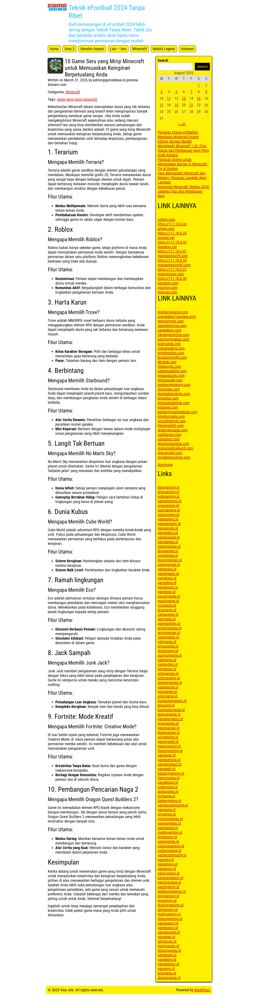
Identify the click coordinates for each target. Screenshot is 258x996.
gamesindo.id (168, 528)
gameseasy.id (168, 923)
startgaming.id (169, 510)
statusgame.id (168, 514)
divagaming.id (168, 492)
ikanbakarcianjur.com (174, 393)
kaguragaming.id (170, 877)
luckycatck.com (169, 343)
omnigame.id (167, 696)
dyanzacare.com (170, 452)
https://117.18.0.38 (172, 260)
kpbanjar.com (168, 407)
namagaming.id (169, 501)
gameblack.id (168, 782)
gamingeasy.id (168, 873)
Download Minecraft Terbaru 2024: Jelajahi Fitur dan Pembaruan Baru (184, 191)
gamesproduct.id (170, 719)
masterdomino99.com (174, 265)
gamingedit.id (168, 741)
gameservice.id (169, 759)
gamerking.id (167, 864)
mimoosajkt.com (170, 380)
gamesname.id (169, 932)
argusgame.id (168, 646)
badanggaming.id (171, 773)
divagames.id (168, 551)
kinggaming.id (168, 896)
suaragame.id (168, 687)
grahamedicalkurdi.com (175, 448)
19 (176, 105)
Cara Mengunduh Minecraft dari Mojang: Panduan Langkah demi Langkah (182, 177)
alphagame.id (168, 791)
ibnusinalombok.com (173, 443)
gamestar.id (166, 591)
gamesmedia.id (169, 823)
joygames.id (167, 814)
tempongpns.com (171, 321)
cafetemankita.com (172, 371)
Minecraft (139, 49)
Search (163, 60)
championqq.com (171, 274)
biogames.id (167, 669)
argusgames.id (169, 632)
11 (169, 98)
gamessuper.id (169, 537)
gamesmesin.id (169, 523)
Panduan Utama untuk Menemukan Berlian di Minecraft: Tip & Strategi (183, 164)
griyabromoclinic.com (174, 457)
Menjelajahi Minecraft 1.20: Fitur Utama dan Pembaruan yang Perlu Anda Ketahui (183, 150)
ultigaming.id (168, 909)
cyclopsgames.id (170, 818)
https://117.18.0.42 (172, 242)
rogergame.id (168, 787)
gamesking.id (168, 927)
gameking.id (167, 959)
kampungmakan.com (173, 339)
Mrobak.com (167, 362)
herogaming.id (168, 487)
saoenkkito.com (170, 330)
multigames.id (168, 946)
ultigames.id (167, 941)
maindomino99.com (173, 255)
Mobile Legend (164, 49)
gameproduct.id (169, 764)
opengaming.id (169, 623)
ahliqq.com (166, 228)
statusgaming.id (170, 918)
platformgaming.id (172, 891)
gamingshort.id (169, 746)
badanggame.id (169, 800)
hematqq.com (168, 283)
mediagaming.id (170, 832)
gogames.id (166, 937)
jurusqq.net (166, 237)
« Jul (181, 124)
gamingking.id (168, 887)
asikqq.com (166, 219)
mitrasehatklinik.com (173, 402)
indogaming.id (168, 496)
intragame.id (167, 691)
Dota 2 (69, 49)
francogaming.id (170, 750)
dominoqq (165, 464)
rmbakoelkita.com (171, 348)
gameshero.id (168, 519)
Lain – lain (118, 49)
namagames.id (169, 564)
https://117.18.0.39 (172, 233)
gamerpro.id (167, 868)
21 (191, 105)
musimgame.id (169, 596)
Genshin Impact (92, 49)
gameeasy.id (167, 955)
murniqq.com (168, 287)
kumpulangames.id (172, 700)
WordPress (202, 990)
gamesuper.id (168, 587)
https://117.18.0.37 (172, 269)
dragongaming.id (170, 905)
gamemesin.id (168, 573)
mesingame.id (168, 601)
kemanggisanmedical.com (177, 412)
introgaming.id (169, 678)
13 (184, 98)
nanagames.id (168, 841)
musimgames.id (170, 560)
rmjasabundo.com (171, 375)
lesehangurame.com (173, 312)
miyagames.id (168, 723)
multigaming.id (169, 914)
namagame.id (168, 614)
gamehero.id (167, 578)
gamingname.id (169, 882)
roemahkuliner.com (172, 325)
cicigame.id (166, 796)
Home (54, 49)
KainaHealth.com (171, 425)
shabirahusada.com (173, 430)
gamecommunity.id (172, 855)
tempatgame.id (169, 714)
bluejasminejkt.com (172, 357)
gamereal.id (166, 755)
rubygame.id (167, 641)
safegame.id (167, 660)
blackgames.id (169, 732)
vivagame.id (167, 605)
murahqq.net (167, 246)
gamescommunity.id (173, 805)
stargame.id (167, 619)
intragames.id (168, 673)
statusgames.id (169, 950)
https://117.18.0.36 (172, 224)
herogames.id (168, 542)
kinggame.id (167, 973)
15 (199, 98)
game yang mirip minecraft (77, 99)
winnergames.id (170, 628)
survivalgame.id (170, 655)
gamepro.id (166, 968)
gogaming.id (167, 900)
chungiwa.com (169, 389)
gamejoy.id (166, 859)
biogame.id (166, 705)
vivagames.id (168, 555)
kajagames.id (168, 828)
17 (161, 105)
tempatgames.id (170, 682)
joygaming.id (167, 837)
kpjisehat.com (168, 398)
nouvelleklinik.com (172, 421)
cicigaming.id (168, 737)
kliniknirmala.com (171, 416)
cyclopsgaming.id (171, 846)
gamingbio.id (168, 664)
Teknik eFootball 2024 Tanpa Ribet (107, 12)
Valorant (187, 49)
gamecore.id (167, 569)
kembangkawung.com (174, 384)
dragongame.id (169, 977)
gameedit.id (166, 769)
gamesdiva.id (168, 532)
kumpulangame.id (171, 710)
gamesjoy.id (166, 809)
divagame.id (167, 610)
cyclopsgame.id (169, 850)
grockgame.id (168, 650)
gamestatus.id (168, 964)
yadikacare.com (169, 434)
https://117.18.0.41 (172, 251)
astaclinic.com (169, 439)
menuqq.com (167, 292)
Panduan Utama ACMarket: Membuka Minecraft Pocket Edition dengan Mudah (178, 137)
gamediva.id (167, 582)
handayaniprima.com (173, 334)
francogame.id (168, 778)
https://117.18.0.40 (172, 278)
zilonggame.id (168, 637)
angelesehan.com (171, 353)
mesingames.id (169, 546)
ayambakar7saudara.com (177, 316)
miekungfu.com (169, 366)
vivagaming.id (168, 505)
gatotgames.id (168, 728)
